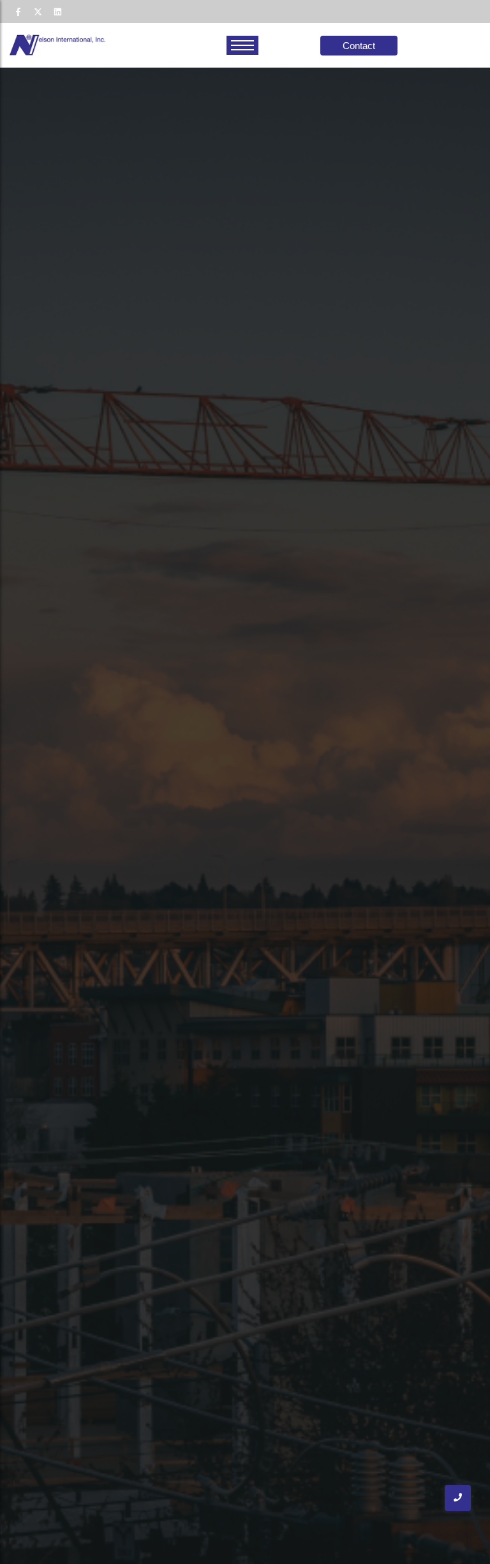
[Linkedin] (57, 11)
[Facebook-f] (18, 11)
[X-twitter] (37, 11)
